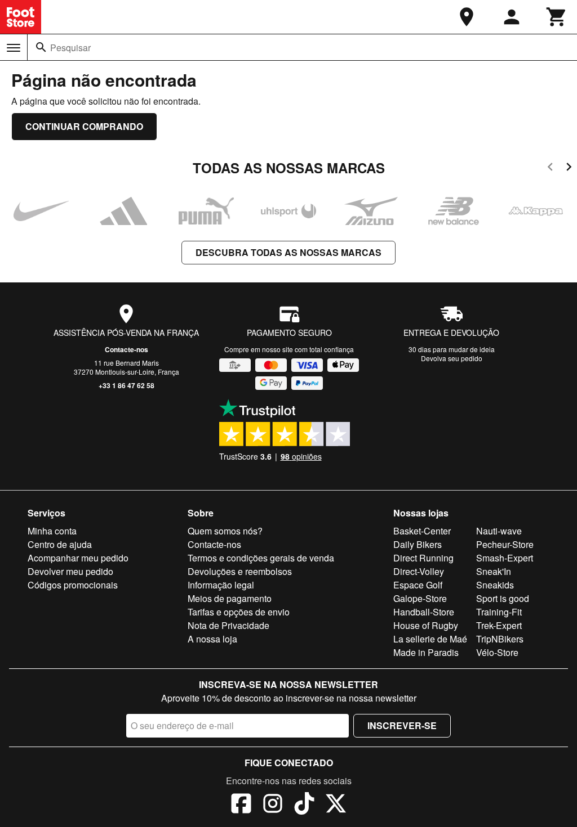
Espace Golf (417, 584)
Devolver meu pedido (70, 571)
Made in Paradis (426, 652)
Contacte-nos (126, 349)
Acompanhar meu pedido (78, 557)
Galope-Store (420, 598)
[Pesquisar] (41, 47)
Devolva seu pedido (451, 358)
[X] (336, 805)
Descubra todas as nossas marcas (288, 252)
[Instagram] (272, 805)
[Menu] (13, 47)
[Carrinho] (556, 17)
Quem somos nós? (225, 530)
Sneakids (495, 584)
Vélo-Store (497, 652)
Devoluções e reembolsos (240, 571)
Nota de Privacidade (228, 625)
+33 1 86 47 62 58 (126, 385)
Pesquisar (70, 47)
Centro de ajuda (60, 544)
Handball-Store (423, 611)
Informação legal (221, 584)
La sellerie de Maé (430, 638)
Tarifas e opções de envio (239, 611)
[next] (569, 168)
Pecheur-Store (505, 544)
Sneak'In (493, 571)
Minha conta (52, 530)
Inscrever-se (402, 725)
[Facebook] (241, 805)
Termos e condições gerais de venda (261, 557)
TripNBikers (499, 638)
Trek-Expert (499, 625)
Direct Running (423, 557)
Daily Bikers (417, 544)
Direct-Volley (418, 571)
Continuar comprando (84, 126)
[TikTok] (304, 805)
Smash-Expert (504, 557)
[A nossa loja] (466, 17)
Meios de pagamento (230, 598)
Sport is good (502, 598)
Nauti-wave (499, 530)
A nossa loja (212, 638)
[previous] (550, 168)
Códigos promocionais (73, 584)
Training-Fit (499, 611)
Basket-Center (422, 530)
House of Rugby (425, 625)
